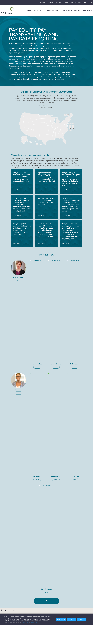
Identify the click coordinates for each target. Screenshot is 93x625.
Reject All (71, 619)
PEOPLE (42, 2)
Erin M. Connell (18, 277)
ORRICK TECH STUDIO (85, 2)
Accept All (81, 619)
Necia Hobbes (74, 364)
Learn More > (17, 190)
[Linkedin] (1, 610)
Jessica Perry (55, 476)
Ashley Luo (37, 476)
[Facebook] (9, 610)
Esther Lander (19, 390)
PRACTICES (50, 2)
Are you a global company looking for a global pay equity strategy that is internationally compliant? (22, 229)
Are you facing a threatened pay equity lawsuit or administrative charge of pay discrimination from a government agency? (71, 178)
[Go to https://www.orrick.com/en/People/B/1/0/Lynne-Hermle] (55, 311)
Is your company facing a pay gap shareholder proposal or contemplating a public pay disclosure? (46, 176)
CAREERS (66, 2)
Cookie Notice (34, 622)
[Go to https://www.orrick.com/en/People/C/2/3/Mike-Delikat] (37, 311)
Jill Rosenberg (74, 476)
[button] (18, 280)
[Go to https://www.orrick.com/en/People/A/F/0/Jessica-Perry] (55, 424)
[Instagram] (14, 610)
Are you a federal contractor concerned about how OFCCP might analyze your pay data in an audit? (21, 176)
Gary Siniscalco (46, 589)
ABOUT (73, 2)
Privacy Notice (25, 622)
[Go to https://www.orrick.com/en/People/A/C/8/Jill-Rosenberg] (74, 424)
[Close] (90, 619)
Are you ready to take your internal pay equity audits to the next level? (46, 201)
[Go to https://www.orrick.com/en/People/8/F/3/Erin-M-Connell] (18, 267)
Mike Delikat (37, 364)
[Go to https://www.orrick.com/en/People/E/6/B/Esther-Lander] (18, 380)
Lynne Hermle (56, 364)
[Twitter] (5, 610)
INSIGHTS (59, 2)
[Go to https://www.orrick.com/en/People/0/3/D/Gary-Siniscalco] (46, 536)
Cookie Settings (61, 619)
